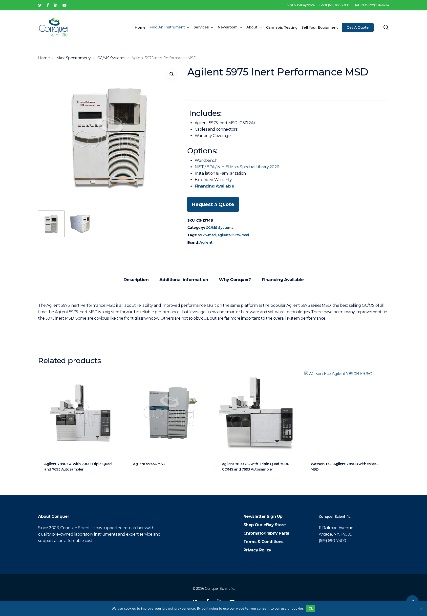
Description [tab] (136, 279)
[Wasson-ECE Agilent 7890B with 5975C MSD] (346, 413)
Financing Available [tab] (283, 279)
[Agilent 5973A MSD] (169, 413)
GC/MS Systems (111, 58)
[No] (420, 608)
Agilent (206, 242)
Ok (311, 608)
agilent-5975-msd (233, 235)
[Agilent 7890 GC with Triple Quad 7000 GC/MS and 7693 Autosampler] (258, 413)
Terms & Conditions (263, 541)
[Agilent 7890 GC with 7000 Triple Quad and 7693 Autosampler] (80, 413)
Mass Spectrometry (73, 58)
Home (44, 58)
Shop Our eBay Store (264, 524)
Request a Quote (213, 204)
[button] (171, 74)
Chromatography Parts (266, 533)
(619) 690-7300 (332, 540)
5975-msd (207, 235)
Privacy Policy (257, 550)
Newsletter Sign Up (262, 516)
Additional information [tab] (183, 279)
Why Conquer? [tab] (235, 279)
